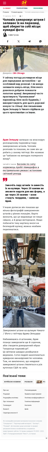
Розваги (6, 12)
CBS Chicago (19, 73)
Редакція (6, 394)
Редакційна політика (10, 398)
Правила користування (33, 394)
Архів (26, 409)
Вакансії (6, 409)
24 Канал (6, 8)
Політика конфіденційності (34, 398)
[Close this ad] (46, 438)
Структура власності (10, 413)
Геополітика (21, 8)
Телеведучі (7, 405)
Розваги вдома (17, 12)
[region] (24, 446)
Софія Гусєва (13, 35)
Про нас (6, 390)
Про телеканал (8, 401)
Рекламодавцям (30, 390)
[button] (8, 41)
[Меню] (4, 3)
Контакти (28, 405)
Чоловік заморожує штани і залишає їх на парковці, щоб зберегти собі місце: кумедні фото (35, 12)
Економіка (38, 8)
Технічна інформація (32, 401)
